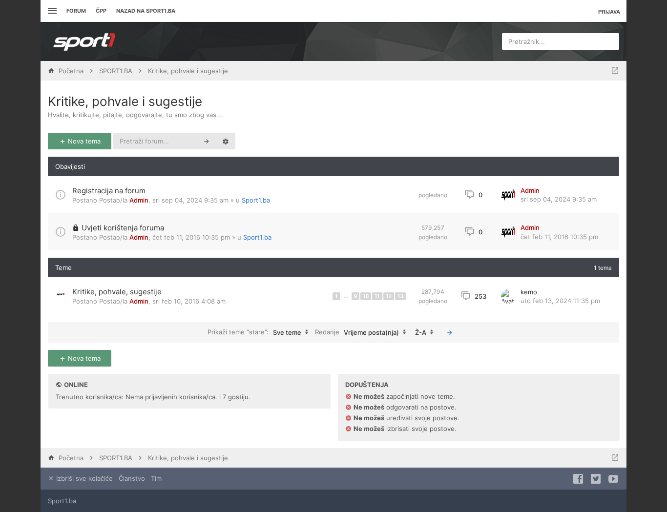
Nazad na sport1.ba (145, 10)
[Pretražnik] (206, 141)
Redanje (357, 332)
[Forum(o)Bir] (615, 71)
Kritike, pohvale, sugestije (117, 291)
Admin (138, 200)
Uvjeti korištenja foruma (123, 227)
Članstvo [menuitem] (132, 478)
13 (400, 296)
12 (389, 296)
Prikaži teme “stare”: (254, 332)
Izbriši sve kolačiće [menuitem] (83, 478)
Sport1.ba (256, 200)
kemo (529, 292)
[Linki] (51, 11)
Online (76, 385)
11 (377, 296)
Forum (76, 10)
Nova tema (83, 141)
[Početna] (84, 41)
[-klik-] (449, 332)
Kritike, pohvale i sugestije (125, 101)
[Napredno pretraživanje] (225, 141)
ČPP (101, 10)
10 (366, 296)
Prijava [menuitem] (609, 11)
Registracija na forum (109, 190)
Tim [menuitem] (156, 478)
